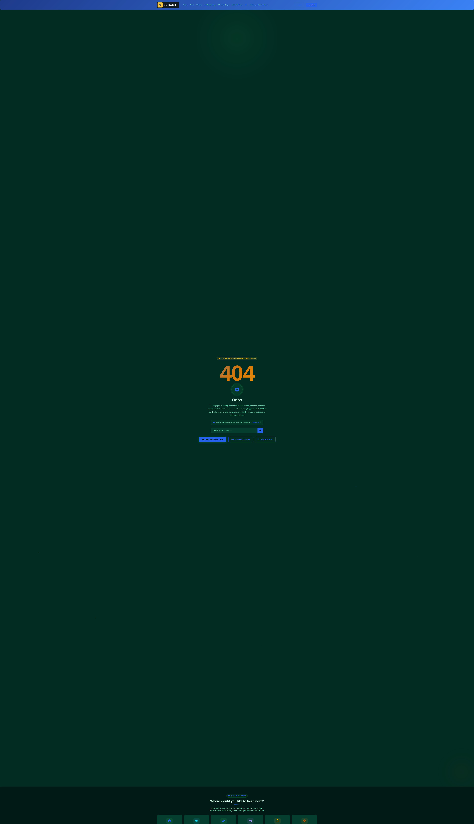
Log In (299, 5)
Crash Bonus (237, 5)
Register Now (266, 439)
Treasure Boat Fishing (258, 5)
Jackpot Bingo (210, 5)
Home (185, 5)
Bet (246, 5)
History (199, 5)
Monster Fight (223, 5)
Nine (192, 5)
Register (311, 5)
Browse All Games (242, 439)
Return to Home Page (214, 439)
